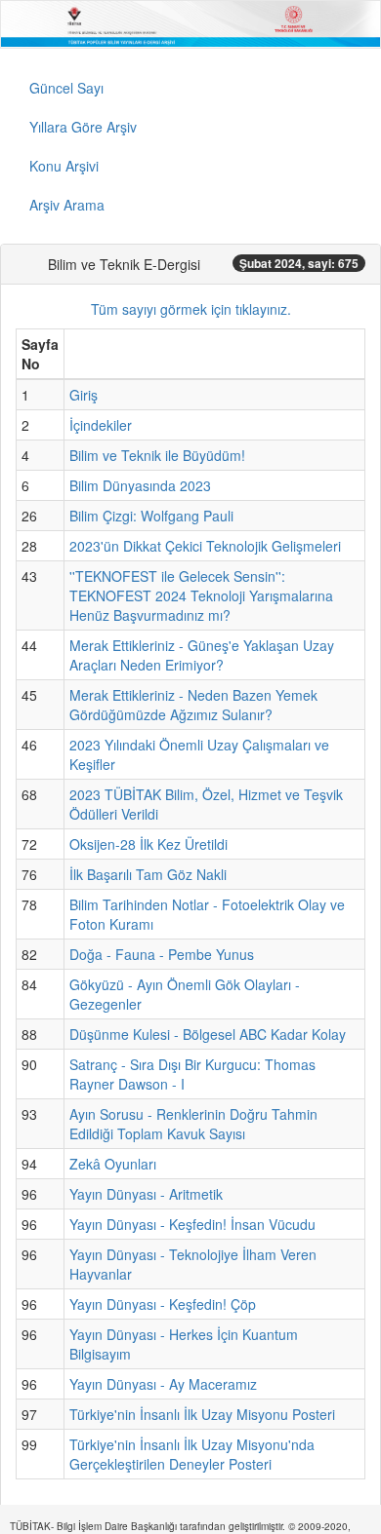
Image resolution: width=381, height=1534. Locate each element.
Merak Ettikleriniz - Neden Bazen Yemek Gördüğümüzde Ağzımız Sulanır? (193, 704)
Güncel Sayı (66, 87)
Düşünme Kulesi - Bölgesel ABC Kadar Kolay (207, 1034)
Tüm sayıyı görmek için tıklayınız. (191, 309)
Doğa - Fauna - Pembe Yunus (161, 954)
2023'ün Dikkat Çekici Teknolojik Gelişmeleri (205, 546)
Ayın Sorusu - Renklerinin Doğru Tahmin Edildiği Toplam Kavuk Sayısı (193, 1123)
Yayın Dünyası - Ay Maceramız (163, 1384)
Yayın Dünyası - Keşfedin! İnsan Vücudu (192, 1224)
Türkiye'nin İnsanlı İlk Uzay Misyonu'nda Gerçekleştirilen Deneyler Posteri (192, 1454)
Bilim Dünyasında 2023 (140, 485)
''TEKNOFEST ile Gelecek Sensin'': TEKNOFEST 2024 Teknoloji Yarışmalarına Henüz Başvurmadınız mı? (201, 595)
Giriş (83, 394)
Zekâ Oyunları (112, 1163)
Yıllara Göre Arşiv (83, 126)
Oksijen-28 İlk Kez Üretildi (148, 844)
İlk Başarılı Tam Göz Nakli (148, 874)
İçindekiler (100, 425)
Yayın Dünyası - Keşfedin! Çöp (162, 1304)
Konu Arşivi (64, 165)
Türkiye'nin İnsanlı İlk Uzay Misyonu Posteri (202, 1414)
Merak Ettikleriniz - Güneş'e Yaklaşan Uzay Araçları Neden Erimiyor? (201, 654)
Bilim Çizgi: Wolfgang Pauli (151, 515)
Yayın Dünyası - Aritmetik (146, 1194)
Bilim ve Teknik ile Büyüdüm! (157, 455)
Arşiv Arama (67, 204)
